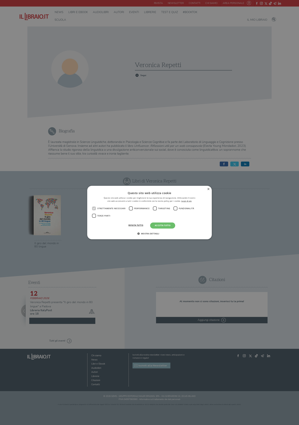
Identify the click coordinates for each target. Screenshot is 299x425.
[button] (149, 233)
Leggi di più (186, 201)
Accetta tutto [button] (163, 225)
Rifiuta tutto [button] (135, 225)
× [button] (208, 189)
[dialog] (149, 212)
